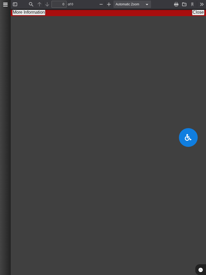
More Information (29, 12)
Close (198, 12)
